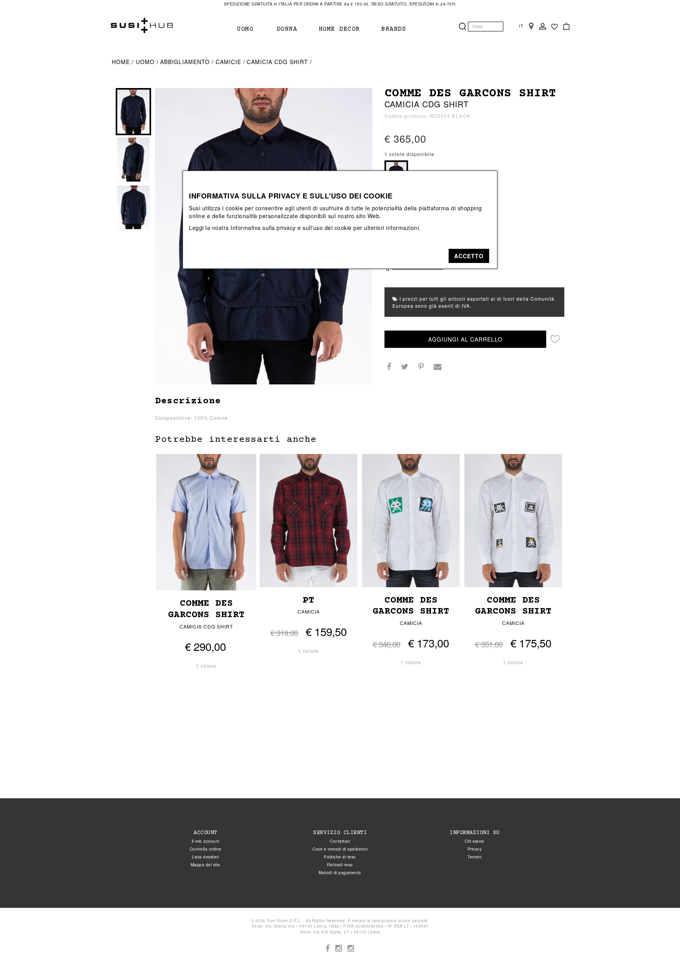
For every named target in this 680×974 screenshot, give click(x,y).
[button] (469, 256)
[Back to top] (658, 952)
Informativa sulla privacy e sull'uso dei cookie (291, 228)
